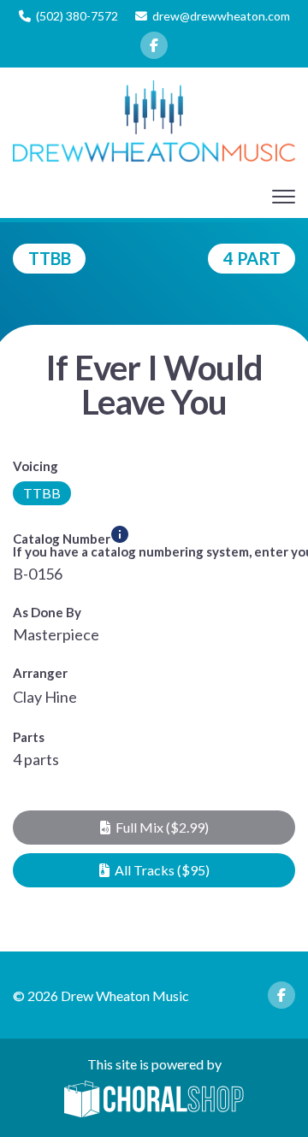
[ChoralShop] (154, 1100)
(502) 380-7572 (77, 16)
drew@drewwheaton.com (221, 16)
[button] (154, 827)
